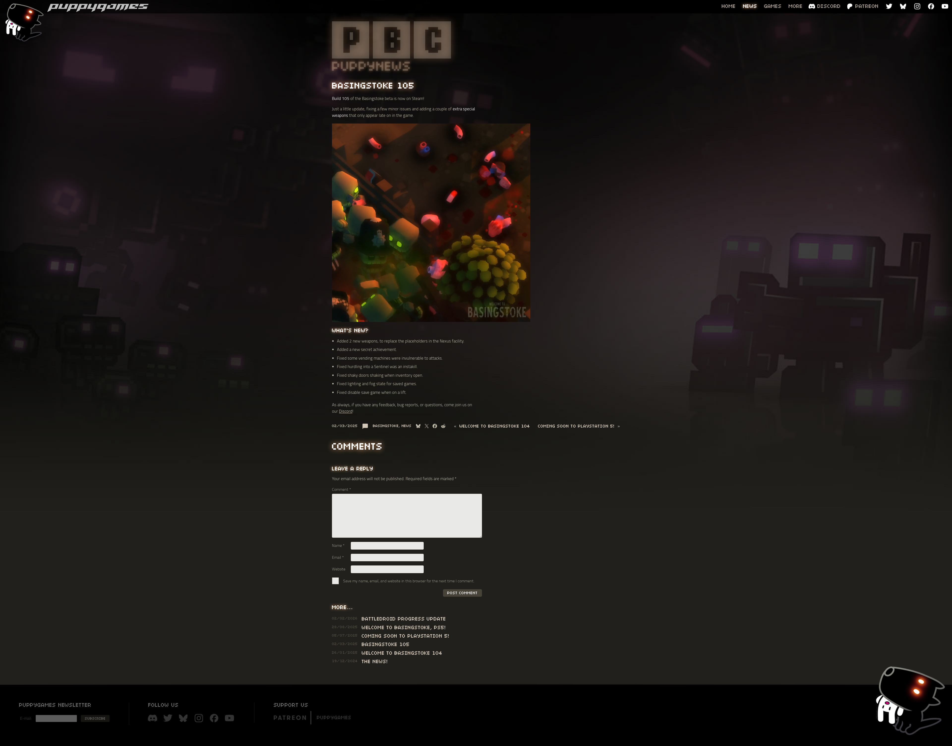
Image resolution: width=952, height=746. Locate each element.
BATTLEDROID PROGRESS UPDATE (404, 619)
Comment (341, 489)
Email (338, 557)
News (407, 425)
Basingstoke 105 (386, 644)
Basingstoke (386, 425)
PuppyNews (372, 66)
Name (338, 545)
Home (729, 6)
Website (338, 569)
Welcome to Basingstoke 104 (494, 426)
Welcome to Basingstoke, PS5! (404, 627)
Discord (345, 411)
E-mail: (26, 718)
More (796, 6)
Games (773, 6)
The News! (375, 661)
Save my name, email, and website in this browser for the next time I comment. (408, 581)
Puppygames (334, 717)
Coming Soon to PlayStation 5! (576, 426)
